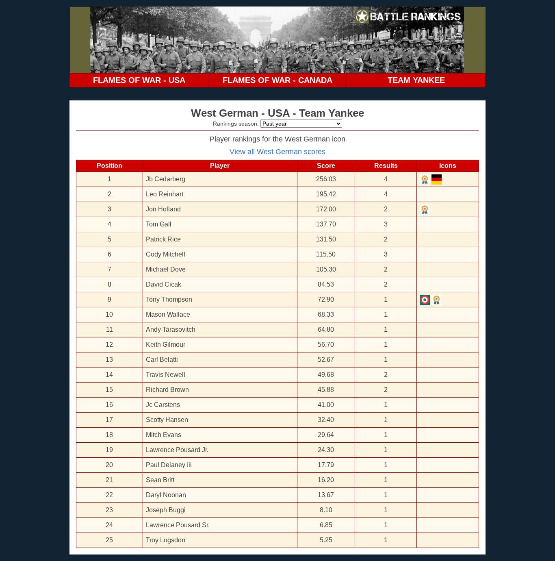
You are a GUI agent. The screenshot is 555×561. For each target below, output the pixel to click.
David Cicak (163, 284)
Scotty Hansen (167, 419)
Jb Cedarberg (165, 179)
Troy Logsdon (165, 540)
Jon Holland (163, 209)
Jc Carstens (163, 404)
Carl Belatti (162, 359)
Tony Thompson (169, 299)
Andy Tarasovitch (170, 329)
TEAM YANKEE (416, 80)
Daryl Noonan (166, 494)
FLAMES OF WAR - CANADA (277, 80)
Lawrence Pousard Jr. (177, 449)
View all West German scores (277, 152)
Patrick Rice (163, 239)
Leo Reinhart (164, 194)
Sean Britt (160, 479)
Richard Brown (167, 389)
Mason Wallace (168, 314)
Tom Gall (158, 224)
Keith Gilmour (165, 344)
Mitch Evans (163, 434)
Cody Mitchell (165, 254)
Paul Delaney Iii (169, 464)
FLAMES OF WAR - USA (139, 80)
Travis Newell (165, 374)
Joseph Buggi (166, 510)
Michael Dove (166, 269)
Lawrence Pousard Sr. (178, 525)
